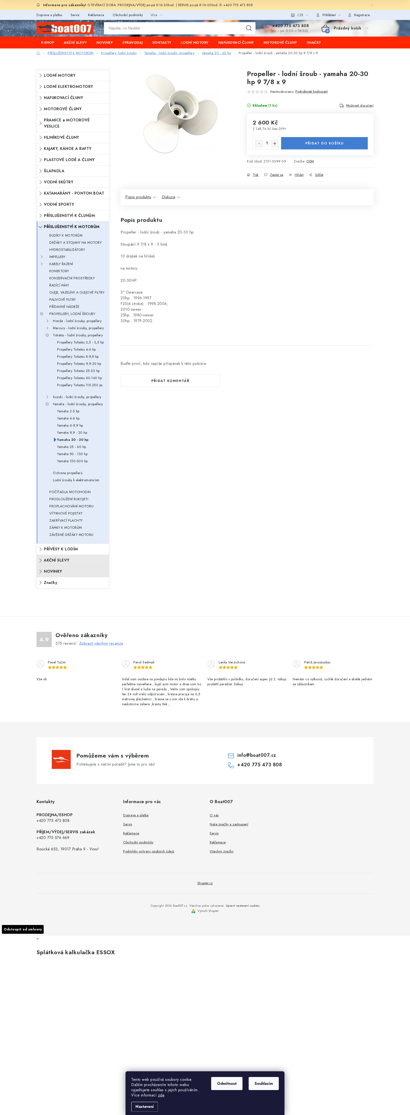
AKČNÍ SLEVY (57, 560)
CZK (300, 15)
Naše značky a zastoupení (229, 824)
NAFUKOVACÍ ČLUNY (63, 97)
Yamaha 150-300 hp (72, 461)
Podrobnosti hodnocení (311, 92)
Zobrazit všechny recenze (101, 643)
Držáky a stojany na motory (75, 242)
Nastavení (144, 1106)
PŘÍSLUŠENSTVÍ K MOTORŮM (72, 226)
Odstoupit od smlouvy (23, 929)
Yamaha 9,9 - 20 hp (72, 432)
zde (161, 1095)
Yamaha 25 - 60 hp (71, 446)
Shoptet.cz (205, 883)
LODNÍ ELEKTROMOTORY (68, 86)
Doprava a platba (49, 15)
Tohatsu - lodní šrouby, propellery (78, 335)
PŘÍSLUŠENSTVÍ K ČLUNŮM (69, 215)
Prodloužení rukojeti (68, 499)
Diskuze (169, 197)
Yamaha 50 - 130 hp (72, 454)
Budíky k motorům (65, 235)
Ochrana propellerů (67, 473)
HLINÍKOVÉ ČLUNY (61, 137)
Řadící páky (59, 285)
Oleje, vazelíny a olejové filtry (76, 292)
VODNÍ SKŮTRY (58, 182)
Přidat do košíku (324, 143)
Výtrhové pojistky (66, 513)
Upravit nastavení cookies (243, 906)
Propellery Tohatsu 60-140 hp (79, 378)
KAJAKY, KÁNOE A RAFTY (68, 148)
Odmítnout (227, 1083)
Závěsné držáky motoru (71, 534)
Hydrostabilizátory (67, 249)
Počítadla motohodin (70, 492)
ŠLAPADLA (54, 171)
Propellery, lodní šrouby (72, 313)
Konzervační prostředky (72, 278)
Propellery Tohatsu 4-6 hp (76, 349)
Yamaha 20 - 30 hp (73, 439)
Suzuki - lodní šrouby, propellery (77, 397)
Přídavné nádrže (64, 306)
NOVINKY (53, 571)
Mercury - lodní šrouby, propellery (78, 328)
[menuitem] (48, 42)
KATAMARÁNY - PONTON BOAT (74, 193)
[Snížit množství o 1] (259, 143)
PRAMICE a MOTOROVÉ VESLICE (67, 123)
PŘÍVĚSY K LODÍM (61, 549)
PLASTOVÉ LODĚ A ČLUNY (69, 159)
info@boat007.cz (256, 755)
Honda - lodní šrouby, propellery (77, 321)
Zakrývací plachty (66, 520)
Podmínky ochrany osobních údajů (148, 851)
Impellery (57, 256)
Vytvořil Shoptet (208, 911)
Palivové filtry (62, 299)
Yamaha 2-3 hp (68, 411)
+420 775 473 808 (290, 26)
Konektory (59, 271)
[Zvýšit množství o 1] (274, 143)
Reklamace (96, 15)
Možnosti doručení (360, 105)
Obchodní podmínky (128, 15)
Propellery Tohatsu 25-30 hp (78, 370)
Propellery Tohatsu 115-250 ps (79, 385)
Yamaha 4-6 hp (68, 418)
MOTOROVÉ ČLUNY (63, 109)
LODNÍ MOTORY (59, 75)
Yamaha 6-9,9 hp (70, 425)
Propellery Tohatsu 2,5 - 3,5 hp (80, 342)
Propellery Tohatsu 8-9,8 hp (78, 356)
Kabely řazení (61, 264)
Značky (50, 582)
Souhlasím (264, 1083)
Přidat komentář (170, 380)
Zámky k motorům (65, 527)
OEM (310, 161)
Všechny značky (221, 851)
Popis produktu (138, 197)
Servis (75, 15)
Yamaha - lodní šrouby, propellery (78, 404)
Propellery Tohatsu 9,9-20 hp (79, 363)
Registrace (362, 15)
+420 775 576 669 (53, 837)
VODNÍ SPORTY (59, 204)
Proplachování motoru (71, 506)
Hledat (249, 28)
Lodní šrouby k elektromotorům (76, 480)
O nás (214, 815)
